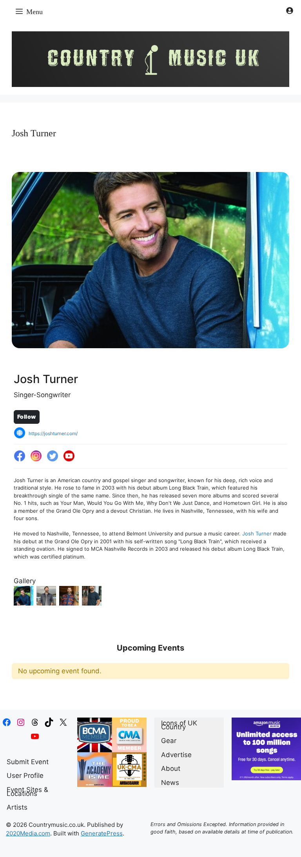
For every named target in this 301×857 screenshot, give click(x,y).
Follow (26, 416)
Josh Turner (257, 533)
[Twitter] (52, 456)
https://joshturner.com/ (53, 433)
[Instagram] (36, 456)
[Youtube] (69, 456)
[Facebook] (19, 456)
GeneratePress (102, 833)
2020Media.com (28, 833)
